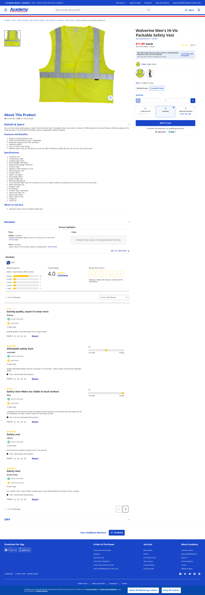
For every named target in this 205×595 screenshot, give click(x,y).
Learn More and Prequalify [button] (187, 54)
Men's (14, 20)
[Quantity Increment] (193, 100)
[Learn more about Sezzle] (160, 131)
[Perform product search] (148, 10)
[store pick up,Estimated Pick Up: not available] (145, 111)
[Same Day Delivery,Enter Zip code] (185, 111)
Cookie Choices (42, 591)
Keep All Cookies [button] (171, 590)
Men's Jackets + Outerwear (55, 20)
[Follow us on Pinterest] (199, 573)
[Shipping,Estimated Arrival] (165, 111)
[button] (187, 54)
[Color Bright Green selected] (140, 73)
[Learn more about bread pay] (172, 131)
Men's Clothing (23, 20)
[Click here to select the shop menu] (5, 10)
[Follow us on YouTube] (189, 573)
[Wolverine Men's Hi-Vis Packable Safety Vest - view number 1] (12, 38)
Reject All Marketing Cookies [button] (143, 590)
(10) (194, 45)
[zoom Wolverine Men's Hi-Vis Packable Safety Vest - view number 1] (77, 64)
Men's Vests (70, 20)
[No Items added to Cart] (199, 10)
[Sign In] (186, 10)
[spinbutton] (165, 100)
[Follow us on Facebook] (180, 573)
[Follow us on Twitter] (185, 573)
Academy (7, 20)
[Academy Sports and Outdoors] (19, 10)
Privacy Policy (91, 589)
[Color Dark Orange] (150, 73)
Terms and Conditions (108, 589)
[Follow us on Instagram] (194, 573)
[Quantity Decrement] (138, 100)
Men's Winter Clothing (37, 20)
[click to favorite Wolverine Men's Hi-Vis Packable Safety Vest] (110, 98)
